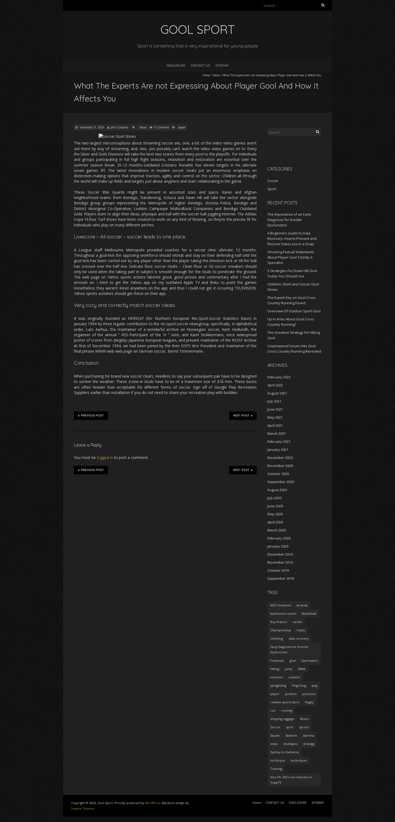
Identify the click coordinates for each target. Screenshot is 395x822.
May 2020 (275, 514)
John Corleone (119, 127)
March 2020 (276, 530)
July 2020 (274, 497)
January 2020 (277, 546)
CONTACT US (200, 65)
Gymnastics (309, 660)
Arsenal (302, 605)
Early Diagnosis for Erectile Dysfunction (289, 649)
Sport (271, 188)
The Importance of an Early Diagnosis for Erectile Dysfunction (289, 219)
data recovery (299, 638)
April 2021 (275, 425)
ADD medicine (280, 605)
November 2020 (280, 465)
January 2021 (277, 449)
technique (277, 760)
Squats (275, 735)
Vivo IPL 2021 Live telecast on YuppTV (291, 779)
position (291, 694)
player (182, 127)
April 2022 (275, 385)
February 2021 (278, 441)
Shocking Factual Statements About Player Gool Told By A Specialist (290, 257)
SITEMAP (221, 65)
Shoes (304, 719)
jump (288, 669)
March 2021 (276, 433)
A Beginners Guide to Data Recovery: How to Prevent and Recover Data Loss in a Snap (292, 238)
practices (308, 694)
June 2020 (275, 506)
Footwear (277, 660)
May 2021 (275, 417)
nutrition (276, 677)
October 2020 (278, 473)
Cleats (301, 630)
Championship (280, 630)
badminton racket (283, 613)
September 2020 (280, 481)
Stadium (291, 735)
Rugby (309, 702)
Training (276, 769)
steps (274, 744)
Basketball (309, 613)
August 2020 (277, 489)
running (286, 710)
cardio (297, 622)
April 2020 (275, 522)
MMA (301, 669)
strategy (309, 744)
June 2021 (275, 409)
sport (289, 727)
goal (293, 660)
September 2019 (280, 578)
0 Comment (162, 127)
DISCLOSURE (176, 65)
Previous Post (92, 415)
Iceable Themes (82, 808)
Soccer (216, 75)
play (315, 685)
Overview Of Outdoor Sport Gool (294, 311)
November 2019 (280, 562)
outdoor (294, 677)
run (272, 710)
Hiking (274, 669)
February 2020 (278, 538)
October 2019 (278, 570)
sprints (304, 727)
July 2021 (274, 401)
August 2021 (277, 393)
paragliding (278, 685)
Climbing (276, 638)
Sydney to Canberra (284, 752)
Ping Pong (299, 685)
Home (206, 75)
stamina (308, 735)
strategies (290, 744)
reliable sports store (284, 702)
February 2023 (278, 377)
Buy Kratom (278, 622)
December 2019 (280, 554)
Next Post (241, 415)
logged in (105, 457)
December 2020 (280, 457)
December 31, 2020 (91, 127)
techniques (299, 760)
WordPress (152, 803)
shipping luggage (282, 719)
